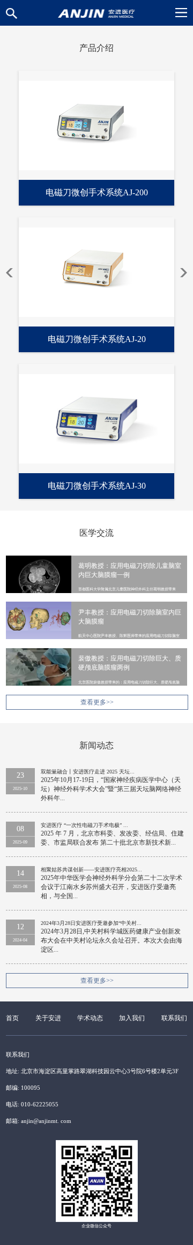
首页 (12, 1018)
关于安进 (48, 1018)
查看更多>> (97, 702)
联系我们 (174, 1018)
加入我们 (132, 1018)
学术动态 (90, 1018)
